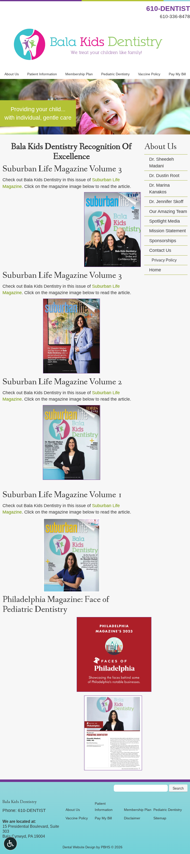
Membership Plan (79, 74)
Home (155, 269)
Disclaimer (132, 818)
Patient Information (42, 74)
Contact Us (160, 250)
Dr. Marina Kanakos (159, 188)
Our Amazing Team (168, 211)
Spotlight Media (164, 221)
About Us (11, 74)
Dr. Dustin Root (164, 175)
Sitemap (159, 818)
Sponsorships (162, 240)
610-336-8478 (175, 16)
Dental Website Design (79, 847)
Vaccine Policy (149, 74)
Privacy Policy (164, 260)
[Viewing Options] (10, 843)
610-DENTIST (168, 8)
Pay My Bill (177, 74)
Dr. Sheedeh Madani (161, 162)
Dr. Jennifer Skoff (166, 201)
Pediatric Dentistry (115, 74)
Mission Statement (167, 230)
